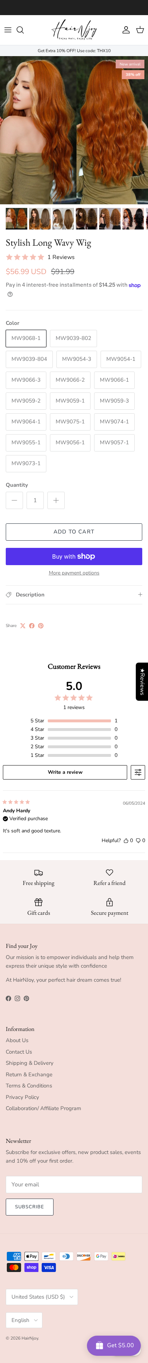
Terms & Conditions (29, 1085)
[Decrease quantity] (14, 500)
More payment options (74, 573)
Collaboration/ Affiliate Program (43, 1108)
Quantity (17, 485)
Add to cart (74, 531)
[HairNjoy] (74, 30)
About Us (17, 1040)
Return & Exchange (29, 1074)
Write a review (65, 772)
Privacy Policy (22, 1097)
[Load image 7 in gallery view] (74, 130)
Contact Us (19, 1051)
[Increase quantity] (56, 500)
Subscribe (29, 1207)
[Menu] (8, 30)
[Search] (24, 30)
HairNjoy (30, 1338)
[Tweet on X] (23, 625)
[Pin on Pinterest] (40, 625)
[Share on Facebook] (31, 625)
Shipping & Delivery (30, 1063)
